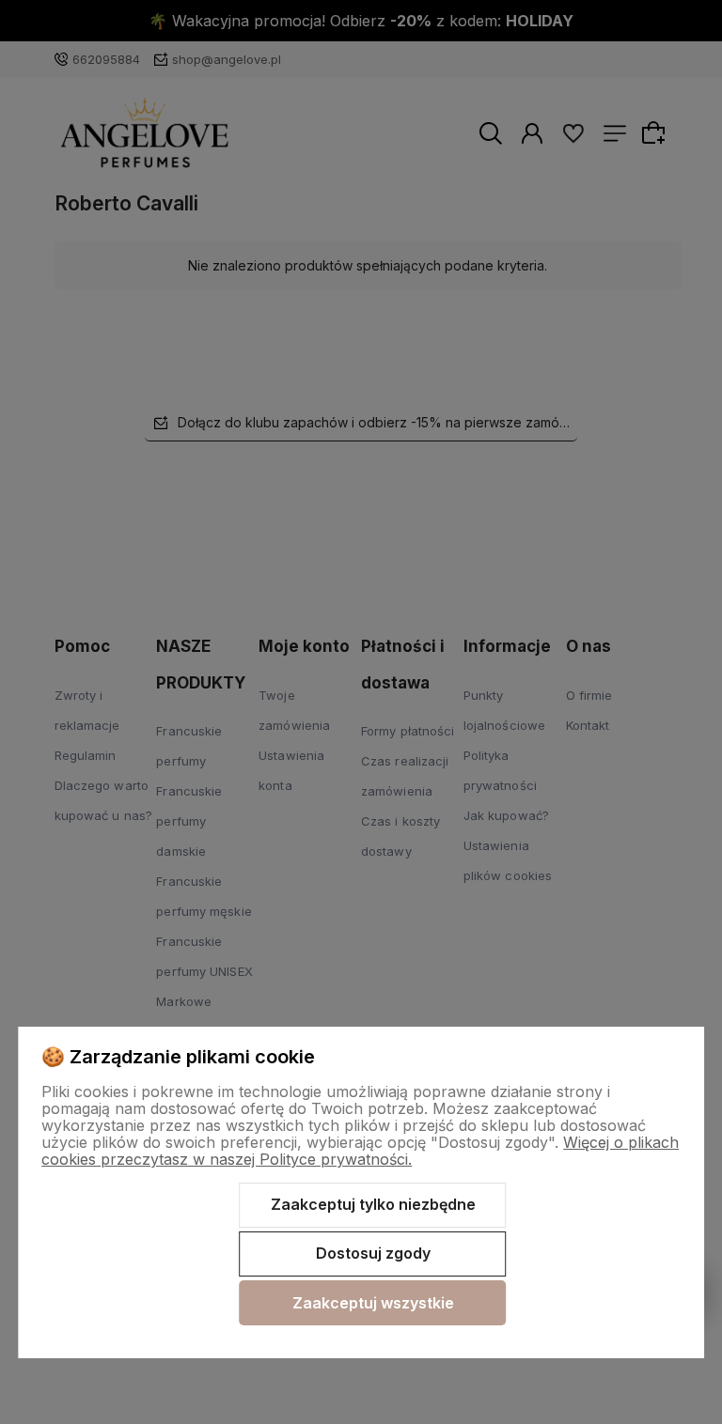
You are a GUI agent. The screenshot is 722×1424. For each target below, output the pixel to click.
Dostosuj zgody (373, 1253)
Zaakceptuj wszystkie (373, 1302)
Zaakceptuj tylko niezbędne (373, 1204)
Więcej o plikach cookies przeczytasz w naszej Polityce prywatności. (360, 1151)
